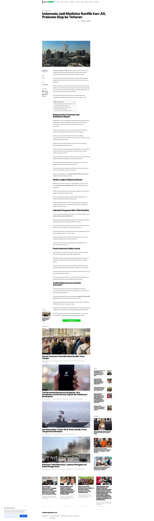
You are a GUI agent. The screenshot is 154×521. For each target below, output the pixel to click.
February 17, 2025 (97, 453)
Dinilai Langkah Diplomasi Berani (61, 105)
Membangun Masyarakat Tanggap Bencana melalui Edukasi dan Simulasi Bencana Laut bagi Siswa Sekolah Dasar (99, 373)
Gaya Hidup (72, 1)
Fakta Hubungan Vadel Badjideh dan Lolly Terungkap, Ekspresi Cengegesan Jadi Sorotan (102, 450)
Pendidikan (44, 484)
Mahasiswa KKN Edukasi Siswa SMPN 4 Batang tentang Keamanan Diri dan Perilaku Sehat (99, 389)
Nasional (58, 1)
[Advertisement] (77, 30)
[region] (15, 512)
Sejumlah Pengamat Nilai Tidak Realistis (63, 107)
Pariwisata (78, 1)
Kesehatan (91, 1)
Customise (8, 515)
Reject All (15, 515)
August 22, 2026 (96, 377)
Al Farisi (43, 506)
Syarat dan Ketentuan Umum (54, 515)
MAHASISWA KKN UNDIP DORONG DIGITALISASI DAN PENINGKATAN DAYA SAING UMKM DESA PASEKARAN (98, 381)
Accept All (23, 515)
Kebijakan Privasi (45, 515)
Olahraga (86, 1)
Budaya (82, 1)
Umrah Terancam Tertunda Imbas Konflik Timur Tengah (46, 319)
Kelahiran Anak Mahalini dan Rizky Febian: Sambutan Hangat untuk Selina (102, 468)
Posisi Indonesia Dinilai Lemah (61, 108)
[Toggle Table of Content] (73, 102)
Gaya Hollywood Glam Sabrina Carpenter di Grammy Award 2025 (102, 432)
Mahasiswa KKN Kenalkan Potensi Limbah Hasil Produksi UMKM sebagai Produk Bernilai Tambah (99, 407)
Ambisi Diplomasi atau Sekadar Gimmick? (63, 110)
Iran (43, 84)
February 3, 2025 (97, 435)
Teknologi (66, 1)
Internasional (96, 1)
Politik (54, 1)
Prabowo (46, 84)
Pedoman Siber (64, 515)
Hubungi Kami (70, 515)
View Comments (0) (72, 320)
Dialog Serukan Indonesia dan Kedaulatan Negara (65, 103)
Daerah (62, 1)
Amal (43, 77)
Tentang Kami (76, 515)
